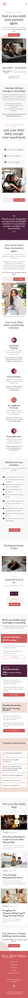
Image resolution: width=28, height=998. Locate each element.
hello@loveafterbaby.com (14, 979)
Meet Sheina (7, 200)
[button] (26, 4)
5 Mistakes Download (14, 973)
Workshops (14, 967)
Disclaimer (20, 993)
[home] (4, 4)
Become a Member (14, 35)
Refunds (15, 993)
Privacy (10, 993)
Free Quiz (14, 970)
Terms (7, 993)
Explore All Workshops (14, 600)
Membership (14, 962)
